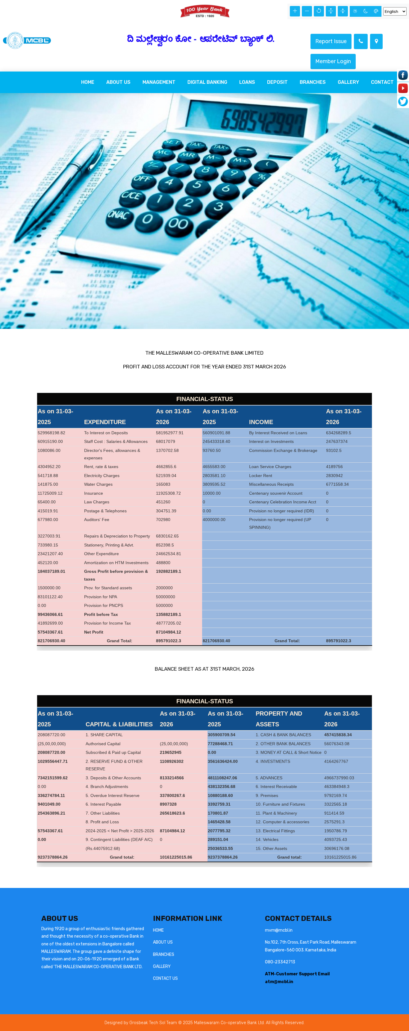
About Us (118, 82)
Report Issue (331, 41)
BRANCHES (163, 954)
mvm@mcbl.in (279, 930)
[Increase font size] (295, 11)
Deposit (277, 82)
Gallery (348, 82)
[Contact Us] (361, 41)
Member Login (333, 61)
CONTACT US (165, 978)
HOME (158, 930)
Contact (382, 82)
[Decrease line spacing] (343, 11)
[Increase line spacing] (331, 11)
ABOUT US (163, 942)
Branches (313, 82)
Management (159, 82)
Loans (247, 82)
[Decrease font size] (307, 11)
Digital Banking (207, 82)
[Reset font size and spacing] (319, 11)
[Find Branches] (376, 41)
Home (87, 82)
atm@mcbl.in (279, 981)
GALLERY (162, 966)
